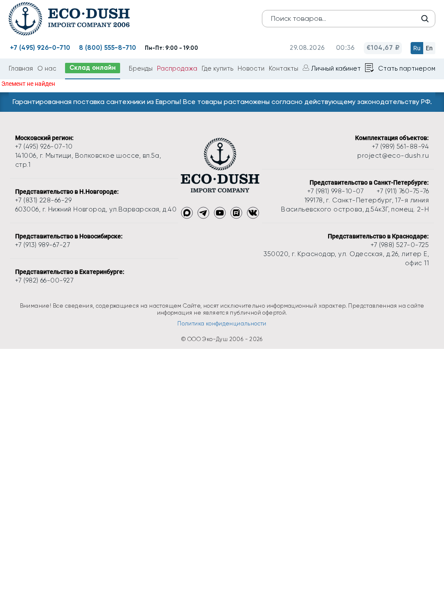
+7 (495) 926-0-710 (40, 48)
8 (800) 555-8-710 (107, 48)
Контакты (283, 68)
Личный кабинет (336, 68)
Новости (251, 68)
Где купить (217, 68)
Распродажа (177, 68)
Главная (21, 68)
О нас (46, 68)
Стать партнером (406, 68)
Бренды (141, 68)
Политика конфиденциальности (222, 323)
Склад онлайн (92, 68)
